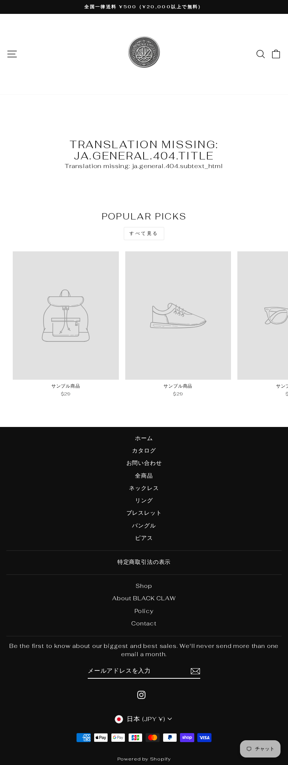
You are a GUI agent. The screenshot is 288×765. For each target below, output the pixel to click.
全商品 (144, 475)
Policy (144, 611)
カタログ (144, 450)
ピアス (144, 537)
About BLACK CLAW (144, 598)
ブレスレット (144, 512)
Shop (144, 585)
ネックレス (144, 487)
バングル (144, 525)
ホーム (144, 438)
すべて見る (144, 233)
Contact (144, 623)
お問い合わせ (144, 462)
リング (144, 500)
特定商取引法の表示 (144, 561)
